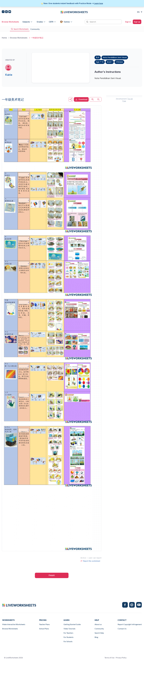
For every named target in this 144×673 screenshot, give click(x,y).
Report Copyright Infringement (130, 624)
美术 (97, 57)
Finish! (52, 575)
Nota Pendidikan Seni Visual (115, 57)
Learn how (98, 3)
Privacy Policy (121, 657)
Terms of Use (109, 657)
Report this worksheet (91, 561)
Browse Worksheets (10, 22)
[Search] (87, 21)
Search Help (99, 633)
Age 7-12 (100, 62)
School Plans (44, 629)
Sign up (137, 22)
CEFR (51, 22)
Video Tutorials (69, 629)
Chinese (119, 62)
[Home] (74, 12)
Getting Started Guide (72, 624)
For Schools (68, 641)
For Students (68, 637)
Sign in (128, 22)
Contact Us (122, 629)
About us (98, 624)
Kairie (8, 74)
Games (67, 22)
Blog (96, 637)
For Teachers (68, 633)
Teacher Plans (44, 624)
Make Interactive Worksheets (13, 624)
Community (99, 629)
